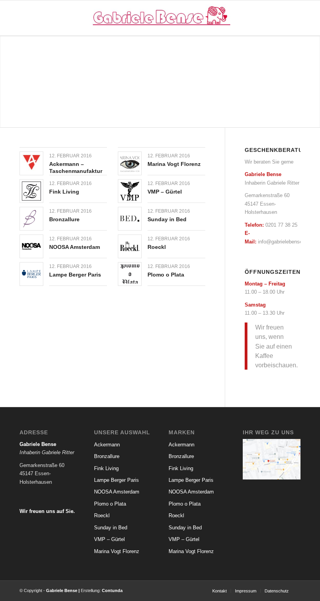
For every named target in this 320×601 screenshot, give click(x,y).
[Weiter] (313, 81)
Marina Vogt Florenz (174, 164)
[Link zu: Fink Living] (31, 191)
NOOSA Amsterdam (74, 247)
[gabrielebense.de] (160, 17)
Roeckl (157, 247)
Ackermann (107, 445)
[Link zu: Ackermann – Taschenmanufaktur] (31, 162)
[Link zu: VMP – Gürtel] (129, 191)
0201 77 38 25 (281, 225)
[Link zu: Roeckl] (129, 246)
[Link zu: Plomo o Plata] (129, 274)
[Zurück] (7, 81)
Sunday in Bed (167, 219)
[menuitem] (219, 591)
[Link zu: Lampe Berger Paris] (31, 274)
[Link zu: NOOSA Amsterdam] (31, 246)
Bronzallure (64, 219)
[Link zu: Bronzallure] (31, 218)
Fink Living (64, 192)
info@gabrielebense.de (283, 242)
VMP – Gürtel (165, 192)
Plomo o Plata (166, 274)
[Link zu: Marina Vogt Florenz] (129, 163)
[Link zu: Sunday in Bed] (129, 218)
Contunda (112, 590)
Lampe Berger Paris (75, 274)
